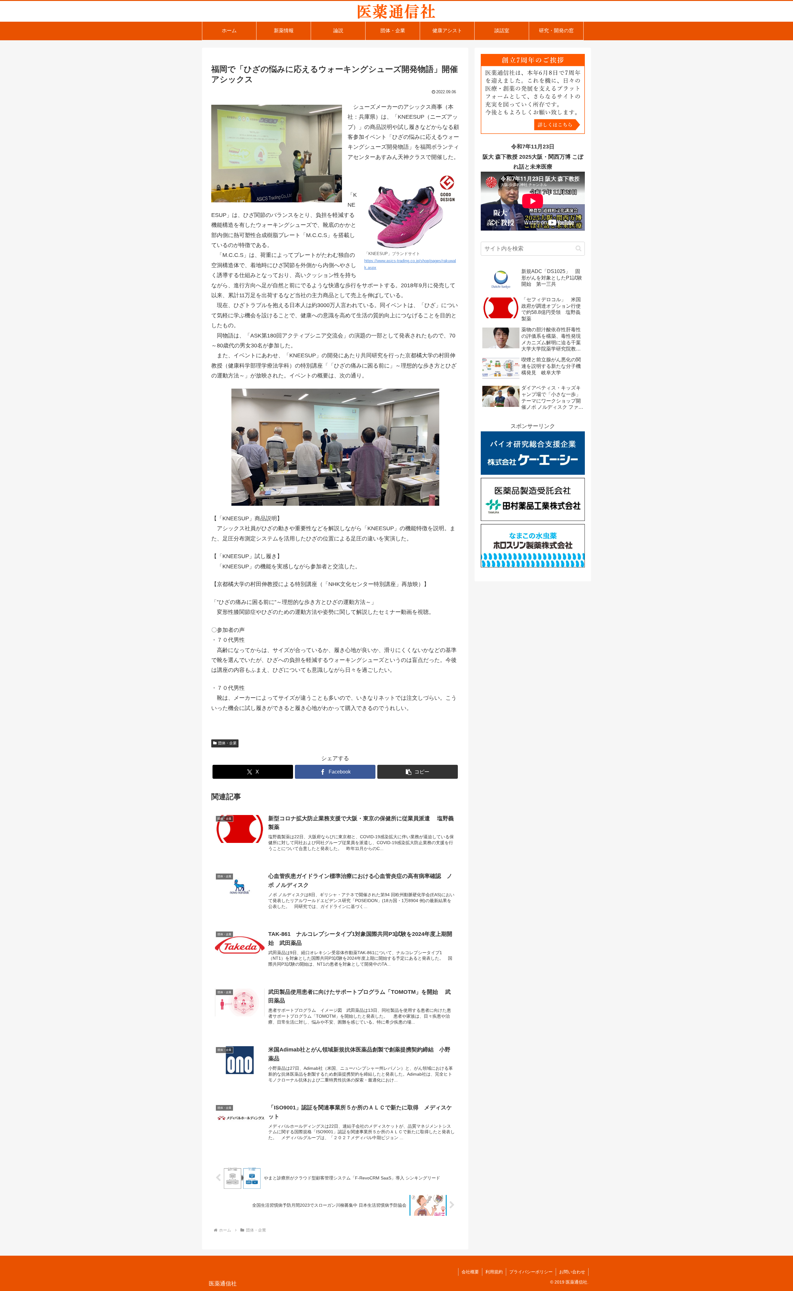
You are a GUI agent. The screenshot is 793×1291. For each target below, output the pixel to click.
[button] (417, 772)
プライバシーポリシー (531, 1271)
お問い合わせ (572, 1271)
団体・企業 (227, 743)
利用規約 (494, 1271)
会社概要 (470, 1271)
